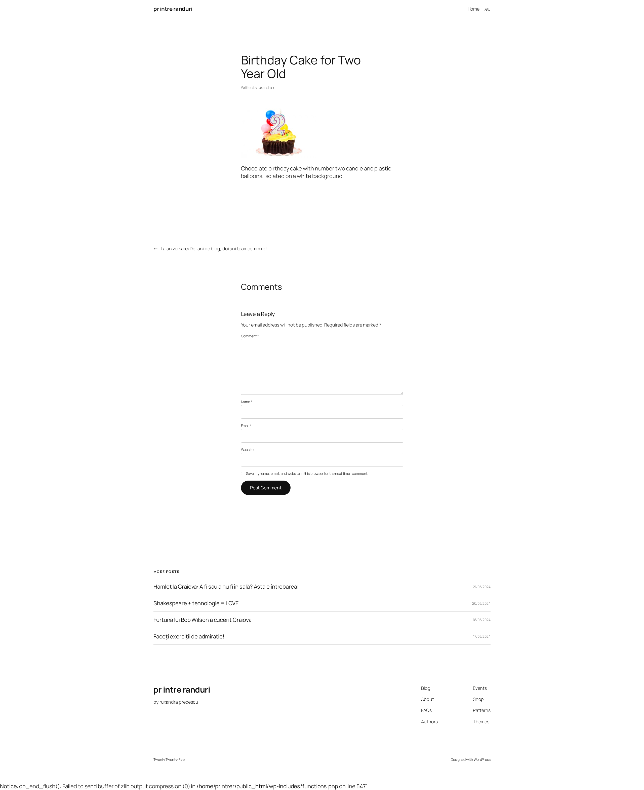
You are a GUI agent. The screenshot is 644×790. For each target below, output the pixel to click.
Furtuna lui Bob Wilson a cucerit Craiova (202, 620)
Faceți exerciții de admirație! (188, 636)
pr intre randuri (172, 9)
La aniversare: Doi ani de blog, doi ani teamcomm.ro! (214, 248)
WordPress (482, 759)
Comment (250, 336)
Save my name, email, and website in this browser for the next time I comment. (307, 473)
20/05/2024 (481, 603)
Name (246, 401)
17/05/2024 (482, 636)
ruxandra (265, 87)
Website (247, 449)
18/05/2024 (482, 619)
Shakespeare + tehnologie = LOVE (196, 603)
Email (246, 425)
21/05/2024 (482, 586)
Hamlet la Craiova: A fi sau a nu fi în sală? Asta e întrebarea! (226, 587)
